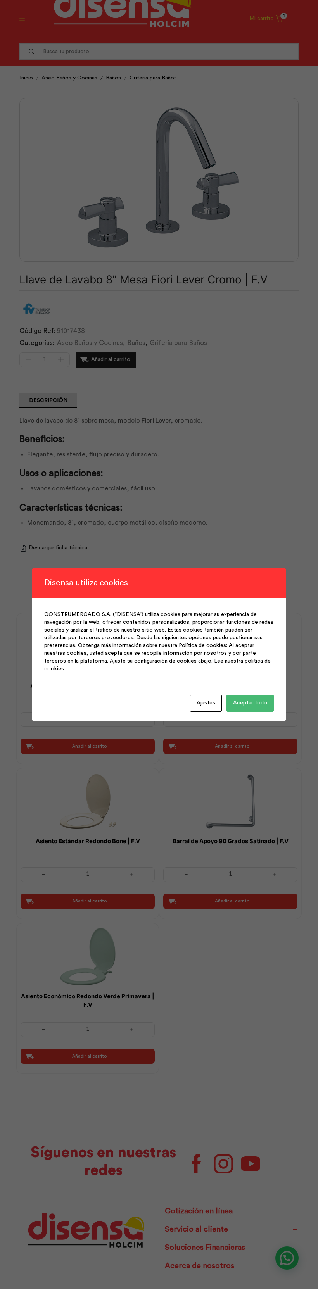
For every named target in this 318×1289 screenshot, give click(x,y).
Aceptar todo (250, 703)
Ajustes (206, 703)
